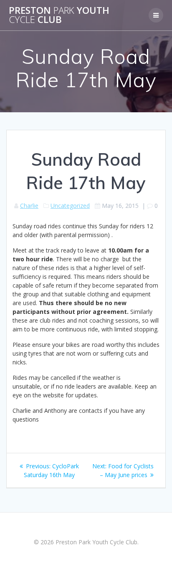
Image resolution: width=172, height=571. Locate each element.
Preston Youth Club (59, 15)
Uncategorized (70, 206)
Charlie (29, 206)
